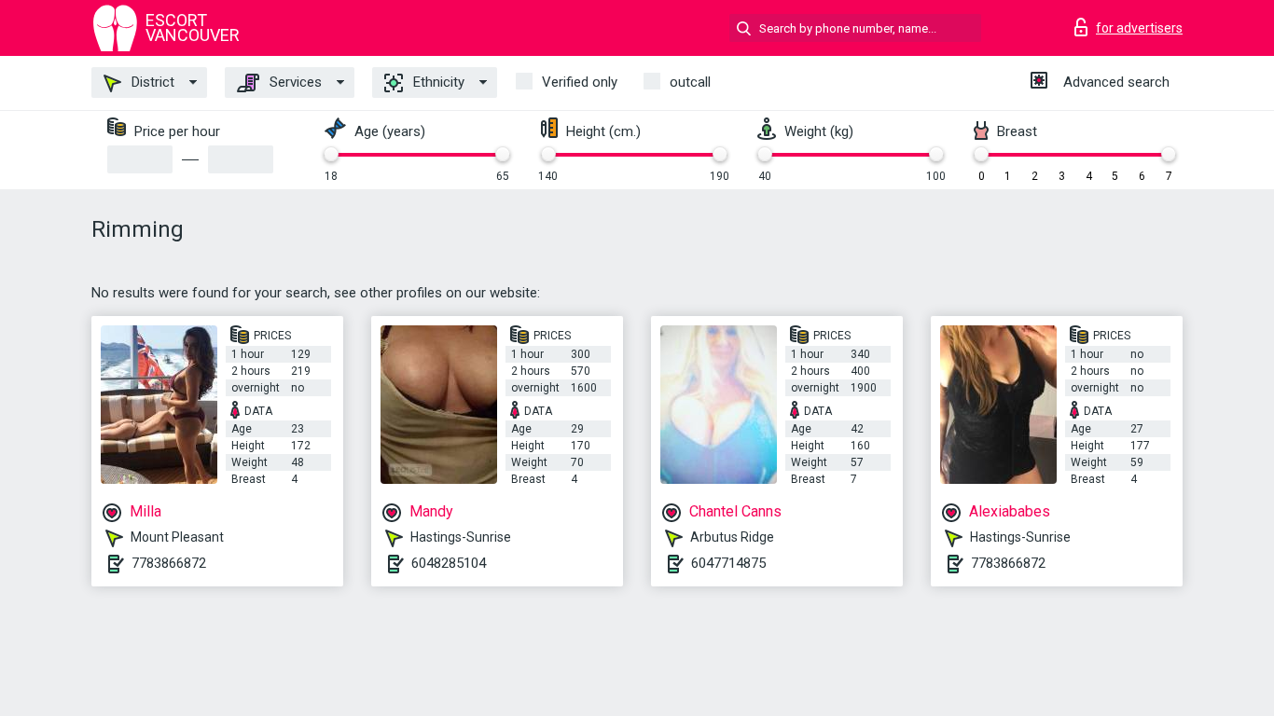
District (151, 82)
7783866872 (169, 563)
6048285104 (448, 563)
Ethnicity (436, 82)
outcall (690, 82)
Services (294, 82)
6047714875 (728, 563)
